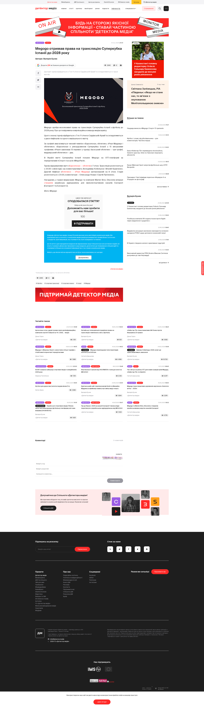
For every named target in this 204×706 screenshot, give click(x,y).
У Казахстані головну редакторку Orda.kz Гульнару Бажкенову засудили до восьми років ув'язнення (146, 207)
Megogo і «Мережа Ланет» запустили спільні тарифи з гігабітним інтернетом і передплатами (55, 351)
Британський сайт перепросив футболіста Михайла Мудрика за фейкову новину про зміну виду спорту (100, 387)
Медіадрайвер (40, 587)
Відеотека (38, 594)
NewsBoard (39, 589)
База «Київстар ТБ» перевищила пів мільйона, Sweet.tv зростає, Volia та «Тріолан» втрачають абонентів (145, 153)
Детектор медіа (52, 2)
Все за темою (162, 187)
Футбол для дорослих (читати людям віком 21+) (52, 386)
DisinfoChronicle (109, 2)
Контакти (66, 587)
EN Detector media (123, 2)
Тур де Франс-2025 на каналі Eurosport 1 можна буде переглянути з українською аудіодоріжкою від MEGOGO (102, 407)
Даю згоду (102, 702)
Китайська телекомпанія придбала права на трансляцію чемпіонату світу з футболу (97, 331)
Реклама (66, 585)
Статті (71, 8)
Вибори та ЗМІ (40, 596)
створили (48, 183)
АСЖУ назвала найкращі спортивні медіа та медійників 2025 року (55, 371)
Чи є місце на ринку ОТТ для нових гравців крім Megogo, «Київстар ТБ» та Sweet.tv (148, 371)
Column (48, 383)
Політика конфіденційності (72, 578)
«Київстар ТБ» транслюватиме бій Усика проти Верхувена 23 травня (144, 331)
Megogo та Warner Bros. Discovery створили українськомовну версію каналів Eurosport (142, 407)
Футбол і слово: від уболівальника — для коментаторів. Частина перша (142, 139)
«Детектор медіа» (116, 269)
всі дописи (163, 263)
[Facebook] (38, 73)
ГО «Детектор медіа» (150, 2)
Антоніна (136, 2)
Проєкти (39, 572)
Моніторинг (89, 8)
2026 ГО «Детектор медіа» (59, 641)
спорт (79, 283)
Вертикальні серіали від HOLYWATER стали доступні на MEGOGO (101, 371)
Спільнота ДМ (48, 508)
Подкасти (105, 8)
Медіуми (38, 610)
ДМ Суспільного (79, 2)
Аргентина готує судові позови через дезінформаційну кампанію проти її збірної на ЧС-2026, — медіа (55, 331)
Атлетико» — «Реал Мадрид (75, 172)
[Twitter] (38, 80)
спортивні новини (68, 283)
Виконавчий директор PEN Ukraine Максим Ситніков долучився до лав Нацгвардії (147, 254)
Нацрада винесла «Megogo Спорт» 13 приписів (145, 128)
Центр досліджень (94, 2)
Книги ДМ (66, 582)
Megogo (87, 283)
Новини (64, 8)
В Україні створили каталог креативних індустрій (146, 243)
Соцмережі (94, 572)
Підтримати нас (69, 589)
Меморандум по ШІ (70, 580)
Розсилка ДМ (68, 594)
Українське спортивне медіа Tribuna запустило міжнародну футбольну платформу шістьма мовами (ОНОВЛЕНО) (55, 408)
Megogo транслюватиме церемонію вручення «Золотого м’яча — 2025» (148, 387)
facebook (92, 575)
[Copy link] (38, 87)
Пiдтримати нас (160, 572)
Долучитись (83, 257)
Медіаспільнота (41, 366)
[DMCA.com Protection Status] (94, 682)
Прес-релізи (95, 366)
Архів (65, 596)
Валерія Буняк (50, 59)
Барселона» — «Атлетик (80, 166)
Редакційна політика (70, 575)
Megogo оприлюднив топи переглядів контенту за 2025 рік (99, 351)
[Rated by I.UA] (110, 682)
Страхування (148, 8)
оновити (119, 454)
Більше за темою (135, 118)
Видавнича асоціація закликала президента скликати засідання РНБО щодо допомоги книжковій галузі (147, 232)
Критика (79, 8)
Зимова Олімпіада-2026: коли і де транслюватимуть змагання (144, 351)
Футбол (40, 283)
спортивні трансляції (52, 283)
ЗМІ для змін (39, 582)
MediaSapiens (65, 2)
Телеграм (92, 580)
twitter (91, 578)
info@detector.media (57, 639)
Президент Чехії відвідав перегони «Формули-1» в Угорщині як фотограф (146, 178)
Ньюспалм (39, 608)
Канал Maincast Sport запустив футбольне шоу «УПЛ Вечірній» (147, 166)
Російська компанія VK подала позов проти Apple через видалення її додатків (146, 220)
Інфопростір (116, 8)
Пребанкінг (39, 585)
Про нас (67, 572)
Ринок (97, 8)
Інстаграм (92, 582)
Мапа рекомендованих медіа (45, 606)
